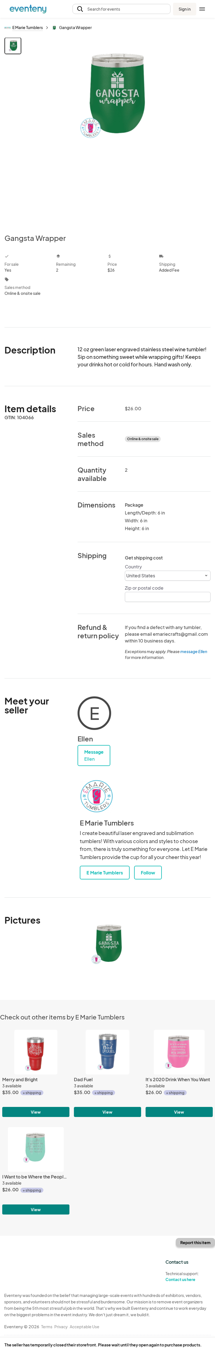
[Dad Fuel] (107, 1052)
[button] (121, 9)
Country (133, 567)
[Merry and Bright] (35, 1052)
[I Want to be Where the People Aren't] (35, 1149)
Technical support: (182, 1276)
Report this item (195, 1242)
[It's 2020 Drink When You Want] (179, 1052)
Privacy (61, 1326)
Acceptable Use (84, 1326)
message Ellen (193, 651)
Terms (46, 1326)
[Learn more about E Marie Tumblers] (96, 796)
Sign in (185, 8)
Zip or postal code (144, 588)
